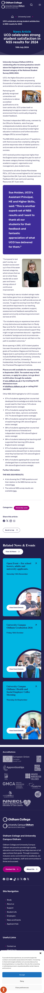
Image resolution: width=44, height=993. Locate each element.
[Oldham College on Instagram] (11, 521)
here (13, 485)
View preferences (22, 987)
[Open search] (31, 5)
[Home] (12, 16)
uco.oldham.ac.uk (13, 381)
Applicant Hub (12, 924)
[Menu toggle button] (40, 5)
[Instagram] (7, 879)
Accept (22, 975)
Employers (11, 916)
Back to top (9, 530)
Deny (22, 981)
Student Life (12, 912)
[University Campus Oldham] (13, 7)
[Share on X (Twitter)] (7, 521)
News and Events (14, 920)
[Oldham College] (13, 2)
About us (10, 904)
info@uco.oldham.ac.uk (15, 386)
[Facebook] (4, 879)
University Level (24, 17)
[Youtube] (11, 879)
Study (9, 900)
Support (10, 908)
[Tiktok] (14, 879)
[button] (40, 953)
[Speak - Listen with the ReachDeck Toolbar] (3, 990)
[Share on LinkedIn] (14, 521)
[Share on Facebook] (4, 521)
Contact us (11, 946)
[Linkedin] (18, 879)
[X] (21, 879)
